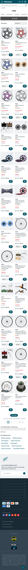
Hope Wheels (4, 443)
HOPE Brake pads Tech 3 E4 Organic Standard (6, 364)
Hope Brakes (14, 443)
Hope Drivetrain (5, 446)
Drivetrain (17, 14)
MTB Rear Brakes (17, 438)
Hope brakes (9, 14)
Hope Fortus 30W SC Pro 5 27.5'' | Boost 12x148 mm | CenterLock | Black (20, 365)
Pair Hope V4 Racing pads (5, 299)
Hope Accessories (6, 448)
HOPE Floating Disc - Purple (5, 106)
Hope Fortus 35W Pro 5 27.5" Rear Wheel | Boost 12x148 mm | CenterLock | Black (21, 235)
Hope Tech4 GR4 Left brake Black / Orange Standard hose (20, 300)
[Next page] (22, 422)
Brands (3, 8)
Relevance (17, 23)
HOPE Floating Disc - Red (20, 42)
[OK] (24, 473)
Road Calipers (5, 440)
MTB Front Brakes (5, 438)
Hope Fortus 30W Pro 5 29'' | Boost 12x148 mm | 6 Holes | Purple (6, 267)
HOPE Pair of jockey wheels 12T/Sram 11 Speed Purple (20, 169)
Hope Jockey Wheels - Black (20, 137)
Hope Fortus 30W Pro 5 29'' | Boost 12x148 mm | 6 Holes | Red (6, 332)
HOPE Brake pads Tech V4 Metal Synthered (20, 266)
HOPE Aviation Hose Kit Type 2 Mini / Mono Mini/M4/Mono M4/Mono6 (6, 398)
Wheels (2, 14)
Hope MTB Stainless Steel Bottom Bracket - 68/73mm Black (6, 202)
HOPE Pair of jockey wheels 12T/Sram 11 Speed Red (20, 202)
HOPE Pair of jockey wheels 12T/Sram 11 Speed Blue (6, 169)
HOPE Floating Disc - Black (5, 43)
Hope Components (17, 446)
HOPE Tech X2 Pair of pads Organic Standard (6, 137)
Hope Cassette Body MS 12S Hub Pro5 (20, 397)
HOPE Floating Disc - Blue (7, 74)
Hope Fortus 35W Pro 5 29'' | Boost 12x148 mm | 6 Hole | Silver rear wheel (20, 332)
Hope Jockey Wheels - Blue (6, 234)
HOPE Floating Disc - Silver (19, 106)
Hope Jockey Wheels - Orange (20, 74)
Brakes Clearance (15, 440)
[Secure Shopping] (9, 504)
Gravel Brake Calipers (19, 448)
